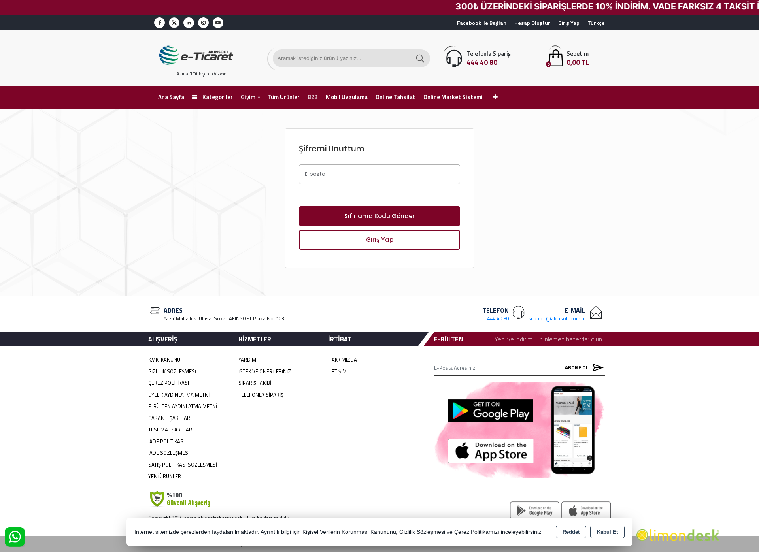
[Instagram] (203, 22)
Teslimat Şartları (170, 429)
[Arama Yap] (420, 58)
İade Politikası (166, 441)
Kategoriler (217, 97)
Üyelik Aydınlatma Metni (179, 395)
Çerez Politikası (168, 383)
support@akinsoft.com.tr (556, 318)
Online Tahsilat (395, 97)
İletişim (337, 371)
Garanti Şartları (169, 418)
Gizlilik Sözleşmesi (172, 371)
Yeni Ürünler (164, 476)
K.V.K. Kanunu (164, 360)
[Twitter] (174, 22)
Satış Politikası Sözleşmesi (182, 465)
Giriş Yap (569, 23)
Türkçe (596, 23)
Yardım (247, 360)
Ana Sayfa (171, 97)
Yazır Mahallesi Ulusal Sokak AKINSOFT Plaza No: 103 (224, 318)
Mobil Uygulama (347, 97)
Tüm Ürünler (283, 97)
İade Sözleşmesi (168, 453)
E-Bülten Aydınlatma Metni (182, 406)
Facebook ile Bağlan (481, 23)
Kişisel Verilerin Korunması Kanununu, (350, 532)
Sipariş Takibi (254, 383)
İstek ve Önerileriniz (264, 371)
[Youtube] (218, 22)
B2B (313, 97)
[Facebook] (159, 22)
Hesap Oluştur (532, 23)
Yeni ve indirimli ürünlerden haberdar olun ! (550, 339)
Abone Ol (577, 367)
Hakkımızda (342, 360)
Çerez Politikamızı (476, 532)
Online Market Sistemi (453, 97)
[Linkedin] (188, 22)
